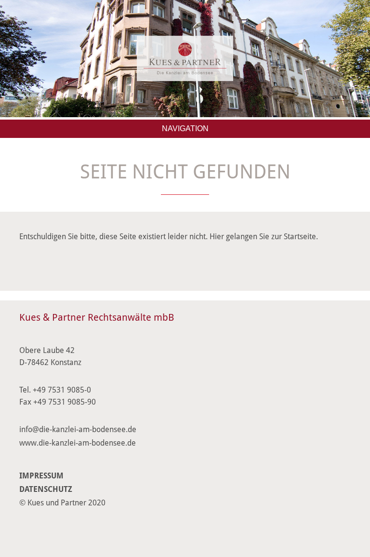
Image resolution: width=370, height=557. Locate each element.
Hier (217, 236)
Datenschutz (45, 489)
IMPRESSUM (41, 475)
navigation (185, 128)
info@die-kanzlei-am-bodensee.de (77, 429)
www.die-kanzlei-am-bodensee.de (77, 443)
